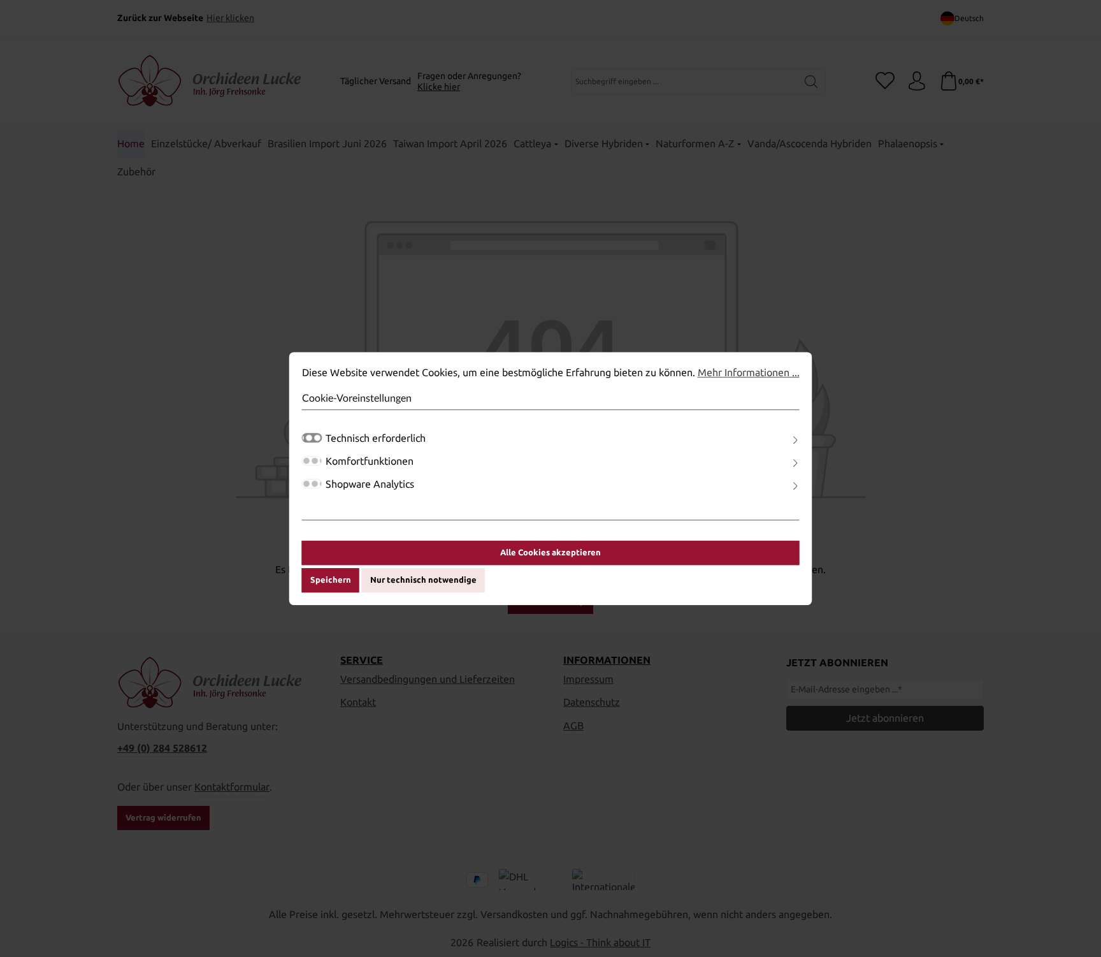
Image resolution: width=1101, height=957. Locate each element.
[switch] (312, 460)
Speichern (330, 580)
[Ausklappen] (795, 440)
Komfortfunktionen (370, 461)
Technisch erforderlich (376, 438)
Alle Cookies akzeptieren (550, 552)
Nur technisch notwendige (423, 580)
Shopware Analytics (370, 484)
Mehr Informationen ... (749, 372)
